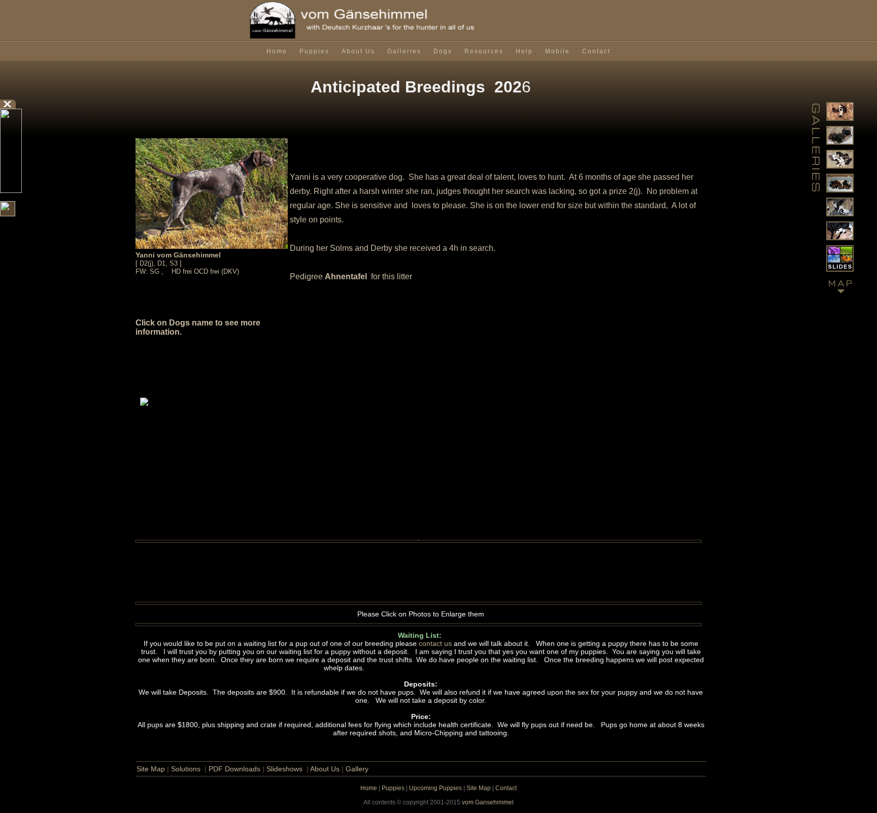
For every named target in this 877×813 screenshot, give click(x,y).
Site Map (151, 769)
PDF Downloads (234, 769)
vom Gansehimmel (488, 802)
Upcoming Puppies (435, 788)
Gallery (357, 769)
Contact (596, 51)
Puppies (314, 51)
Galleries (404, 51)
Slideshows (284, 769)
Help (524, 51)
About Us (358, 51)
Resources (483, 51)
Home (276, 51)
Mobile (557, 51)
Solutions (185, 769)
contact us (435, 643)
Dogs (442, 51)
